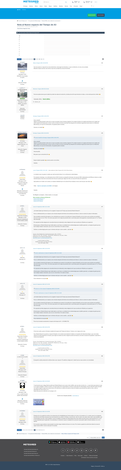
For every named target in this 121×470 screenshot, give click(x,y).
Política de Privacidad (93, 455)
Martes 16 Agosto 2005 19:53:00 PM (40, 62)
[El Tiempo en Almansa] (22, 189)
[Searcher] (66, 2)
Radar (45, 6)
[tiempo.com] (31, 2)
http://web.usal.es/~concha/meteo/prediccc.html (42, 237)
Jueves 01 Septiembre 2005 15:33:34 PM (41, 248)
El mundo (76, 6)
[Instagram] (72, 450)
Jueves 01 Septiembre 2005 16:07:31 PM (41, 284)
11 (41, 59)
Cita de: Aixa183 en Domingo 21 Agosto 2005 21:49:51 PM (46, 137)
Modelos (61, 6)
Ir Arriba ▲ (102, 466)
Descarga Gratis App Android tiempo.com (31, 449)
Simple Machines (56, 464)
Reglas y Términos (95, 466)
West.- (23, 206)
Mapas (50, 6)
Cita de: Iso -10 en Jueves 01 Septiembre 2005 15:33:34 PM (47, 288)
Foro (71, 6)
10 (39, 59)
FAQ (75, 455)
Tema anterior (20, 28)
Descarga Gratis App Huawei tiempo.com (31, 453)
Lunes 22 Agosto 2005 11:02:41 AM (40, 170)
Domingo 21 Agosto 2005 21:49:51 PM (41, 116)
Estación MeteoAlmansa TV (39, 198)
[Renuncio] (22, 81)
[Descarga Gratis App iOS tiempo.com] (62, 442)
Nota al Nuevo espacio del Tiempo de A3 (36, 25)
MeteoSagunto (23, 132)
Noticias (31, 6)
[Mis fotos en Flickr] (22, 399)
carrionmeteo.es (75, 395)
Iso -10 (23, 247)
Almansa (23, 169)
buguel (23, 62)
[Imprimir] (103, 59)
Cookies (85, 455)
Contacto (62, 455)
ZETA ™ (23, 88)
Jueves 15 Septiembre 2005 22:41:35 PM (41, 411)
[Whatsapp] (81, 450)
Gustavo (23, 410)
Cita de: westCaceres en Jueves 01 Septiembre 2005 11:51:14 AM (48, 252)
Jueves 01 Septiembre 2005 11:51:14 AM (41, 206)
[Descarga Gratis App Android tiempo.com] (53, 442)
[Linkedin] (86, 450)
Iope (23, 355)
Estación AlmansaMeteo (38, 199)
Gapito (23, 380)
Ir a (87, 437)
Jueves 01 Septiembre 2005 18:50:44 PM (41, 327)
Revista (66, 6)
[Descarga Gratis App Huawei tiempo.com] (71, 442)
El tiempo (25, 6)
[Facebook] (67, 450)
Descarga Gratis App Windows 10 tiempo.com (32, 455)
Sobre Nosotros (69, 455)
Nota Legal (80, 455)
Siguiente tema (26, 28)
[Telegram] (90, 450)
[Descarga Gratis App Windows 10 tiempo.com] (81, 442)
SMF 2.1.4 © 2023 (49, 464)
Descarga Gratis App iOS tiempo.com (30, 451)
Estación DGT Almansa (38, 201)
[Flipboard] (95, 450)
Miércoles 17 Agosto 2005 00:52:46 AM (41, 88)
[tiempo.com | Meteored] (29, 444)
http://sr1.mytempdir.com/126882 (44, 185)
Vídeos (36, 6)
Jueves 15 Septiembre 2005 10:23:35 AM (41, 381)
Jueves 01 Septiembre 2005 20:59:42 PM (41, 355)
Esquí (81, 6)
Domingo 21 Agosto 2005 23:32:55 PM (41, 133)
